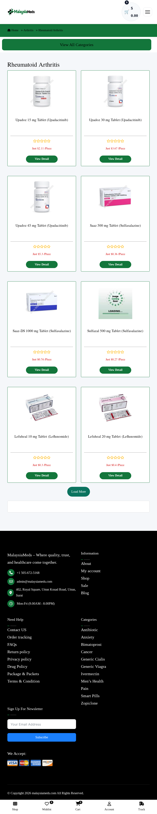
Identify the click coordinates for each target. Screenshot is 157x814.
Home (14, 30)
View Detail (42, 158)
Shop (85, 578)
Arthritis (28, 30)
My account (91, 571)
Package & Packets (23, 674)
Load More (78, 491)
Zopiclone (89, 703)
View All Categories (76, 44)
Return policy (18, 651)
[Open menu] (147, 11)
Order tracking (19, 637)
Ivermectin (90, 674)
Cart (77, 806)
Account (109, 809)
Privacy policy (19, 659)
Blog (85, 593)
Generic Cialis (93, 659)
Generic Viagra (93, 666)
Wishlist (46, 806)
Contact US (16, 629)
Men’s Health (92, 681)
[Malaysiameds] (21, 12)
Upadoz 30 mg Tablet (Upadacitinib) (115, 120)
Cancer (87, 651)
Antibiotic (89, 629)
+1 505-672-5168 (28, 572)
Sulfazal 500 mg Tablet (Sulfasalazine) (115, 331)
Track (141, 809)
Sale (84, 585)
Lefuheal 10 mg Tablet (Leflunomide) (42, 436)
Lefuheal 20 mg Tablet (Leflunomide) (115, 436)
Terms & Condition (23, 681)
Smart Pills (90, 696)
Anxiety (87, 637)
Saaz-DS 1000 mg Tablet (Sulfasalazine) (42, 331)
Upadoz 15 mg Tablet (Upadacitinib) (42, 120)
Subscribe (41, 737)
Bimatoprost (91, 644)
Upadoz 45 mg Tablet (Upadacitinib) (42, 225)
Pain (84, 688)
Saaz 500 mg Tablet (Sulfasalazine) (115, 225)
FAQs (12, 644)
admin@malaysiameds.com (34, 581)
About (86, 563)
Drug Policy (17, 666)
